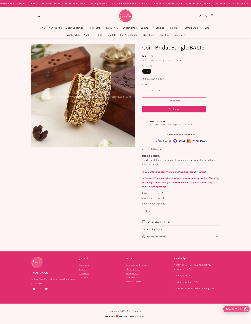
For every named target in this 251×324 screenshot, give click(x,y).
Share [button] (147, 211)
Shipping (159, 61)
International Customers (137, 265)
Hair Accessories (128, 34)
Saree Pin (164, 34)
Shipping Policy (133, 269)
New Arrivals (55, 27)
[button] (181, 221)
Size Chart (83, 277)
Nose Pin (148, 34)
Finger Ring (179, 34)
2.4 (146, 71)
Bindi (207, 27)
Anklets (112, 34)
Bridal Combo (130, 27)
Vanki (87, 34)
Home (42, 27)
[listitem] (199, 16)
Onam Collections (75, 27)
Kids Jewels (112, 27)
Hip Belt (174, 27)
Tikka (99, 34)
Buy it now (174, 109)
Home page (84, 265)
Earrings (145, 27)
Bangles (160, 27)
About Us (83, 269)
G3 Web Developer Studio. (133, 316)
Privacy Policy (132, 277)
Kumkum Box (73, 34)
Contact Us (84, 273)
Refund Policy (132, 273)
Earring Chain (191, 27)
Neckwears (94, 27)
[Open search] (39, 16)
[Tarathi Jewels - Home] (125, 15)
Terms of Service (133, 281)
